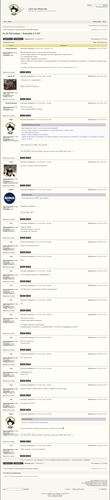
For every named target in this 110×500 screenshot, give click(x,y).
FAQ (5, 21)
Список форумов (8, 29)
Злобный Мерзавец (44, 67)
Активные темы (21, 26)
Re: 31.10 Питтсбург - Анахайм (42, 76)
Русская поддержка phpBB (55, 496)
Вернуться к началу (9, 72)
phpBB (49, 493)
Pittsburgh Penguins (32, 29)
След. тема (104, 42)
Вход (104, 21)
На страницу (94, 39)
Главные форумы (20, 29)
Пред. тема (96, 42)
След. (105, 39)
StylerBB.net (59, 494)
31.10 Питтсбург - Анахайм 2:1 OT (21, 33)
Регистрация (97, 21)
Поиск (9, 21)
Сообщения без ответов (9, 26)
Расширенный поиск (102, 7)
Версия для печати (9, 42)
